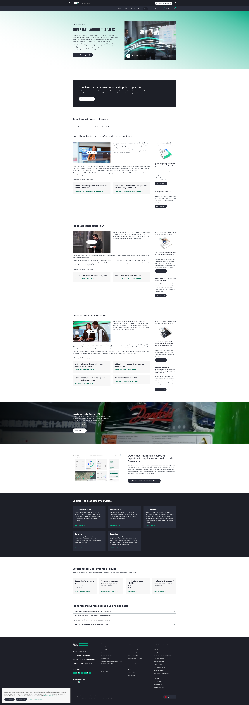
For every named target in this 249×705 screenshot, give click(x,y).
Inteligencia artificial (123, 8)
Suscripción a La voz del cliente (161, 673)
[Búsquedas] (82, 3)
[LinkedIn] (74, 673)
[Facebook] (85, 673)
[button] (69, 3)
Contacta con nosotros (159, 647)
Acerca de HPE (104, 647)
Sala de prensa (131, 675)
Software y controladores (134, 655)
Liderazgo (103, 669)
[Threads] (82, 673)
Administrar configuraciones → (35, 699)
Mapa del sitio (109, 698)
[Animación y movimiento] (78, 682)
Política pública (105, 672)
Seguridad (157, 8)
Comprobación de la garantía (135, 658)
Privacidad (75, 698)
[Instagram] (79, 673)
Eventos (130, 667)
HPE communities (158, 664)
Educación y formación (159, 652)
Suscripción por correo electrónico (162, 655)
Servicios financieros (159, 661)
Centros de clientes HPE (159, 667)
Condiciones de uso (83, 698)
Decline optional (21, 699)
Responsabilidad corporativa (108, 655)
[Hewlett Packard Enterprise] (76, 3)
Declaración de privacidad (50, 695)
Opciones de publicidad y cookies (96, 698)
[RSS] (90, 673)
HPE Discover (131, 669)
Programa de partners (159, 687)
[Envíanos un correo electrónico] (246, 700)
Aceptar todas (9, 699)
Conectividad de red (136, 8)
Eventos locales (131, 672)
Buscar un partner (158, 684)
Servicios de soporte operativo (135, 647)
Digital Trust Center (158, 650)
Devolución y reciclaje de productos (136, 650)
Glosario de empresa (159, 658)
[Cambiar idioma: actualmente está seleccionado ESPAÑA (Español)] (175, 3)
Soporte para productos (133, 652)
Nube (151, 8)
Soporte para (82, 656)
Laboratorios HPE (105, 658)
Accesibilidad (104, 650)
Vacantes (103, 652)
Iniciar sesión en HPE (159, 670)
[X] (76, 673)
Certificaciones (157, 681)
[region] (124, 423)
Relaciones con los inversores (108, 666)
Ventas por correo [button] (84, 659)
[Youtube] (87, 673)
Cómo (78, 652)
